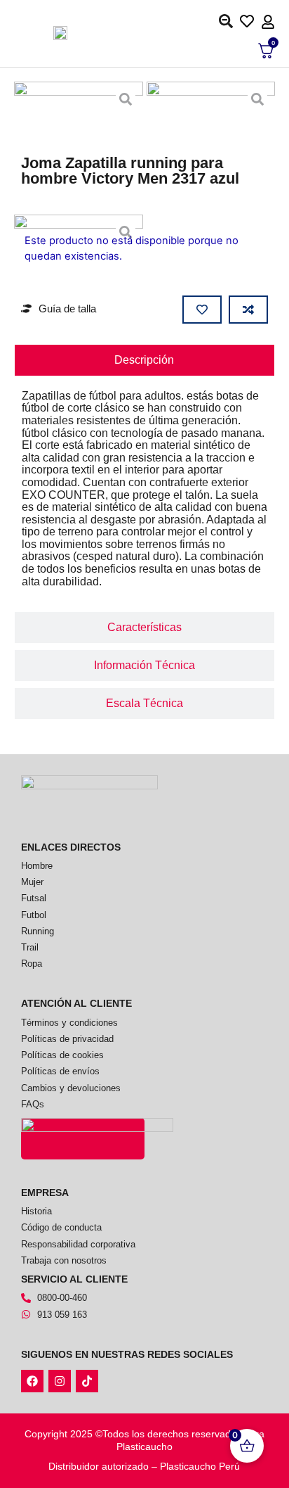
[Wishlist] (250, 20)
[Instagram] (59, 1381)
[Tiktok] (87, 1381)
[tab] (145, 360)
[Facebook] (32, 1381)
